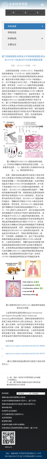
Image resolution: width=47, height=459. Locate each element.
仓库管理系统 (7, 418)
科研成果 (31, 12)
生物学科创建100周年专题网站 (13, 424)
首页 (9, 12)
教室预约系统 (7, 421)
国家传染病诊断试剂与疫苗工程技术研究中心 (19, 404)
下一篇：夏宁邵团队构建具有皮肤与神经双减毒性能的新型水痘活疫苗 (23, 383)
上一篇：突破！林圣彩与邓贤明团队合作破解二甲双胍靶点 (23, 379)
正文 (41, 12)
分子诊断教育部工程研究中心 (13, 414)
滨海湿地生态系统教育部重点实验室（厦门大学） (20, 428)
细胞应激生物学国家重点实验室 (13, 397)
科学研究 (19, 12)
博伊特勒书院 (7, 407)
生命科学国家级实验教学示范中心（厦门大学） (19, 401)
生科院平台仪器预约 (9, 411)
